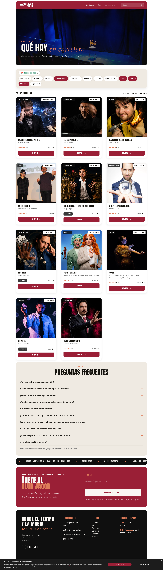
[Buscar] (142, 5)
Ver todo (25, 78)
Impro (98, 78)
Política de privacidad (73, 566)
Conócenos (96, 531)
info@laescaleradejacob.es (74, 534)
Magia (48, 78)
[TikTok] (35, 547)
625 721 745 (68, 539)
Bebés (87, 78)
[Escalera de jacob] (26, 5)
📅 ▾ (29, 73)
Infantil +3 (75, 78)
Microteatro (110, 78)
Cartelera (90, 5)
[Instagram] (29, 547)
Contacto (95, 534)
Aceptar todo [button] (119, 564)
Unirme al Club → (113, 492)
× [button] (161, 561)
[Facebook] (24, 547)
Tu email (88, 475)
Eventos (95, 528)
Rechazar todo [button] (145, 564)
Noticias (95, 536)
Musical (24, 84)
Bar (99, 5)
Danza (133, 78)
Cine (123, 78)
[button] (54, 568)
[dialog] (81, 564)
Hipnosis (36, 84)
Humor (37, 78)
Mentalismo (61, 78)
